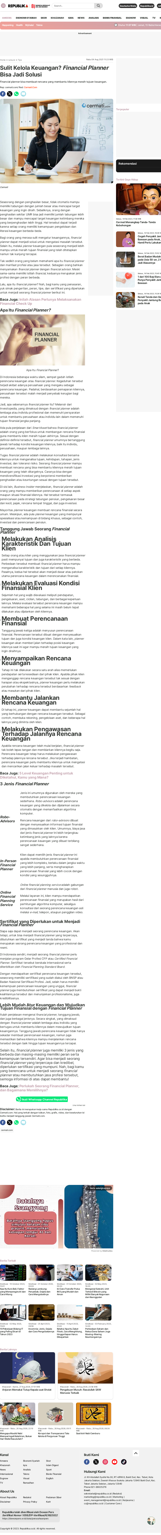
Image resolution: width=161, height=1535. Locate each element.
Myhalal (29, 25)
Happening (8, 25)
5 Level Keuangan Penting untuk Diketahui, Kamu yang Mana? (36, 775)
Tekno (39, 25)
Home (3, 60)
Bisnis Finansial (112, 17)
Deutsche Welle (128, 6)
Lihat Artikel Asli (79, 1105)
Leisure (11, 60)
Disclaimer (5, 1501)
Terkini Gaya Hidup (127, 179)
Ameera (4, 1460)
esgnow (131, 17)
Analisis (27, 1469)
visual (144, 17)
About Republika (8, 1497)
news (81, 17)
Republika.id (146, 6)
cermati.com (30, 87)
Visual (26, 1478)
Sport (49, 1469)
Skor (48, 1460)
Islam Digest (52, 1465)
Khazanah (5, 1465)
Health (19, 25)
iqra (70, 17)
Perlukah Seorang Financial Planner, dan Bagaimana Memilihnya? (39, 1088)
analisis (94, 17)
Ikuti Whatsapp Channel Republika (44, 1099)
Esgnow (4, 1478)
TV (154, 17)
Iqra (25, 1465)
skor (44, 17)
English (49, 1478)
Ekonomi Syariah (26, 17)
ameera (7, 17)
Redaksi (27, 1497)
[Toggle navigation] (3, 5)
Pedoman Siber (53, 1497)
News (3, 1469)
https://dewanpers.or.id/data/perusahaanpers (25, 1518)
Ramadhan (28, 1482)
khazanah (57, 17)
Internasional (6, 1474)
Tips (20, 60)
